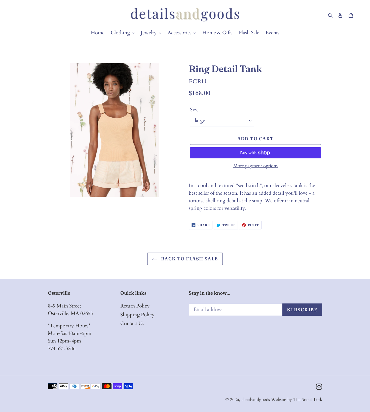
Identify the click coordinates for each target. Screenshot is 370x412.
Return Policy (135, 305)
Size (194, 109)
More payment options (255, 166)
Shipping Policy (137, 314)
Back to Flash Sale (189, 259)
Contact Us (132, 323)
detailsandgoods (255, 399)
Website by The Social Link (296, 399)
